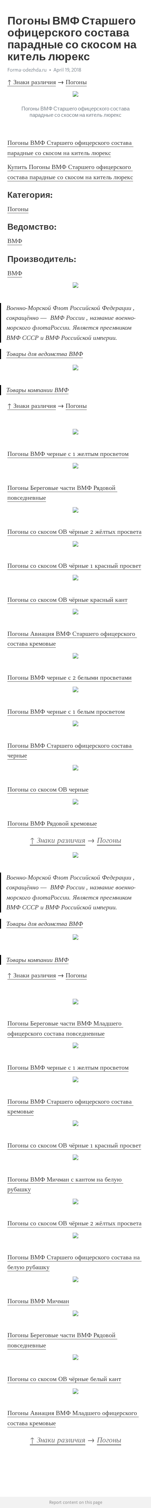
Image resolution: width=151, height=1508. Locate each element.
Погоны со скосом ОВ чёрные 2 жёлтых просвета (74, 532)
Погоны (76, 82)
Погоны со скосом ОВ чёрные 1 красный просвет (74, 566)
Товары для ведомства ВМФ (44, 354)
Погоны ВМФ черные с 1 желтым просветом (68, 454)
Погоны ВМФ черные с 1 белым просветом (66, 711)
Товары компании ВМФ (37, 390)
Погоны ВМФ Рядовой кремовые (52, 823)
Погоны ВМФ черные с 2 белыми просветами (69, 677)
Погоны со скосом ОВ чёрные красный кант (67, 600)
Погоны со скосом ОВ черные (47, 789)
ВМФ (14, 241)
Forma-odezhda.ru (27, 70)
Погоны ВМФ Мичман (38, 1301)
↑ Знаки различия (31, 82)
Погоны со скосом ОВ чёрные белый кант (64, 1379)
